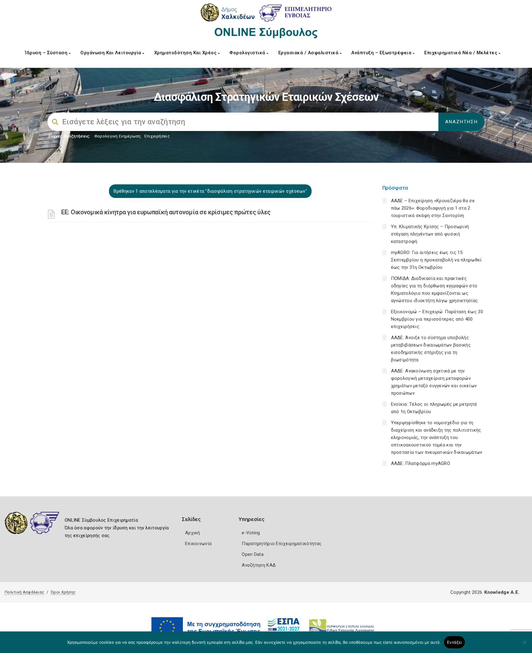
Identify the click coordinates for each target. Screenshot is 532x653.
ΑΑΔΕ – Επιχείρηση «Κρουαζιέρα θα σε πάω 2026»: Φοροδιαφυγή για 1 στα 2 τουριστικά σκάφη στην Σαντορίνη (433, 208)
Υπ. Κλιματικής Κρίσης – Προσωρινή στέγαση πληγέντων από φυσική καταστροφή (430, 234)
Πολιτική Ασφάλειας (24, 592)
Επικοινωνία (198, 543)
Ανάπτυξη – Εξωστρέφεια (382, 52)
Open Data (253, 554)
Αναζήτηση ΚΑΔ (259, 565)
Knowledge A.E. (501, 592)
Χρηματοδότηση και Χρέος (186, 52)
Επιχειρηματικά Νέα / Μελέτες (461, 52)
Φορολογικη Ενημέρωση (117, 136)
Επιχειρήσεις (157, 136)
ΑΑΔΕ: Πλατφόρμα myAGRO (420, 463)
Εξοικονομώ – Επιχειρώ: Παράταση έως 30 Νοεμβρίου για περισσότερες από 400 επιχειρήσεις (437, 319)
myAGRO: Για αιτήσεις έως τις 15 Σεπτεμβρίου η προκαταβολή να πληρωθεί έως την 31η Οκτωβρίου (436, 260)
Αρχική (192, 533)
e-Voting (251, 533)
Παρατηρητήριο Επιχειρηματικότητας (281, 543)
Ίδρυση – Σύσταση (47, 52)
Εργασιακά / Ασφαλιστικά (309, 52)
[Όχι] (524, 645)
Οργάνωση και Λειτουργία (111, 52)
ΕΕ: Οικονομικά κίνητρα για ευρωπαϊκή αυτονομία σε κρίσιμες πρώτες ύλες (166, 212)
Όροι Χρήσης (63, 592)
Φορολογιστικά (248, 52)
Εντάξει (454, 642)
